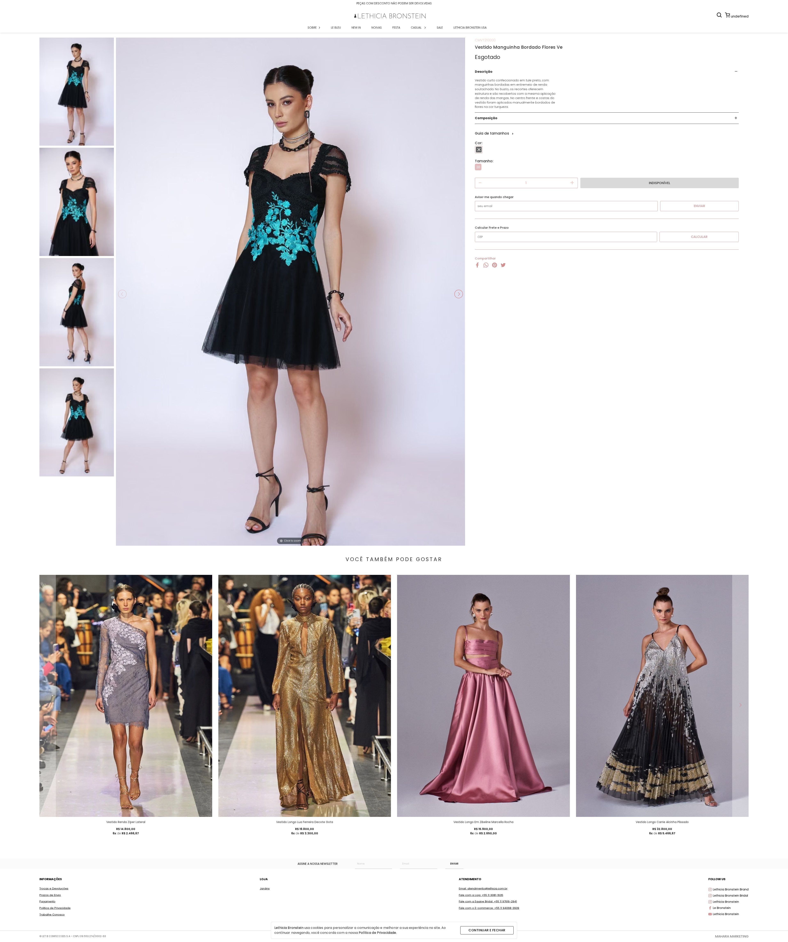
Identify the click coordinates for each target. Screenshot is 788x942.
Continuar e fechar (486, 930)
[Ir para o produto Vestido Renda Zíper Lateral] (125, 696)
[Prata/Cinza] (671, 798)
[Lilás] (130, 798)
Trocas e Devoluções (53, 888)
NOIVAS (376, 27)
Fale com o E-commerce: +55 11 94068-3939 (489, 908)
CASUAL (416, 27)
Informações (50, 879)
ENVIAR (454, 863)
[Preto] (479, 149)
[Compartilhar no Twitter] (503, 266)
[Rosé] (496, 798)
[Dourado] (309, 798)
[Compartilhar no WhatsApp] (485, 266)
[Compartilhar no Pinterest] (494, 266)
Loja (264, 879)
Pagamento (47, 901)
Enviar (699, 206)
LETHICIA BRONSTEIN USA (470, 27)
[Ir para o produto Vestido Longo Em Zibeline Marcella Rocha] (483, 696)
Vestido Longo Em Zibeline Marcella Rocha (483, 822)
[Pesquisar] (719, 15)
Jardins (265, 888)
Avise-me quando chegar (494, 197)
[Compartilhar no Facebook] (477, 266)
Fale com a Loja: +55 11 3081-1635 (481, 895)
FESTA (396, 27)
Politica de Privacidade (55, 908)
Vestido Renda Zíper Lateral (125, 822)
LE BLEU (336, 27)
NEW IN (356, 27)
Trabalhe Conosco (52, 915)
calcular (699, 237)
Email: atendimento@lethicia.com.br (483, 888)
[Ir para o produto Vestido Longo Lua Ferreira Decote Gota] (304, 696)
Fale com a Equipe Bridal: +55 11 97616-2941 (488, 901)
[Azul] (479, 798)
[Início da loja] (390, 16)
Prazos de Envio (50, 895)
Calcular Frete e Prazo (492, 227)
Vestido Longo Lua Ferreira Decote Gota (304, 822)
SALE (440, 27)
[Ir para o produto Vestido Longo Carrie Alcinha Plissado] (662, 696)
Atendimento (470, 879)
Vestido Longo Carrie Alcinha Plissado (662, 822)
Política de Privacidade (377, 932)
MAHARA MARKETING (732, 936)
